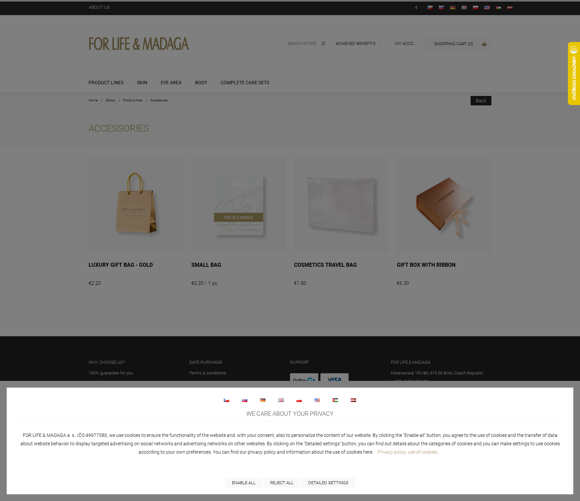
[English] (281, 400)
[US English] (317, 400)
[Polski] (299, 400)
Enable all (244, 482)
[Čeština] (226, 400)
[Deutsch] (262, 400)
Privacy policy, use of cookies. (408, 452)
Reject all (282, 482)
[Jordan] (335, 400)
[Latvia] (353, 400)
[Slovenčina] (244, 400)
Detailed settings (328, 482)
